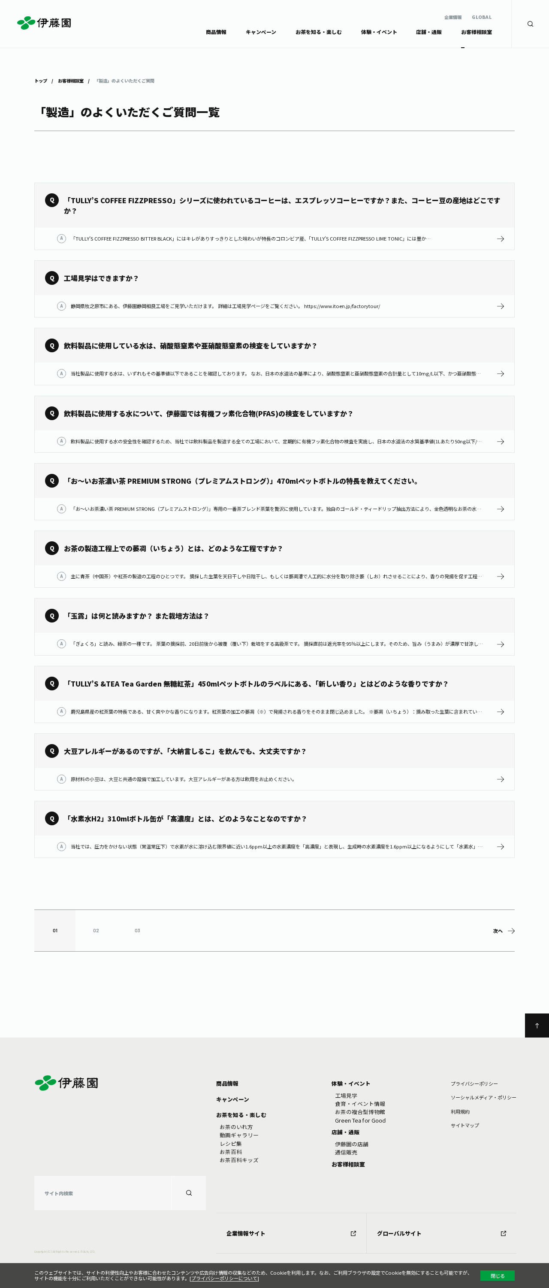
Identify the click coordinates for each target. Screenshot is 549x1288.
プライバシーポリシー (474, 1083)
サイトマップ (465, 1125)
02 (96, 930)
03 (137, 930)
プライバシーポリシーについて (224, 1278)
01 (55, 930)
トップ (40, 80)
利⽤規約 (460, 1111)
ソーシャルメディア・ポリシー (483, 1097)
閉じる (498, 1275)
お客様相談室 (71, 80)
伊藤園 (44, 22)
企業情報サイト (245, 1233)
